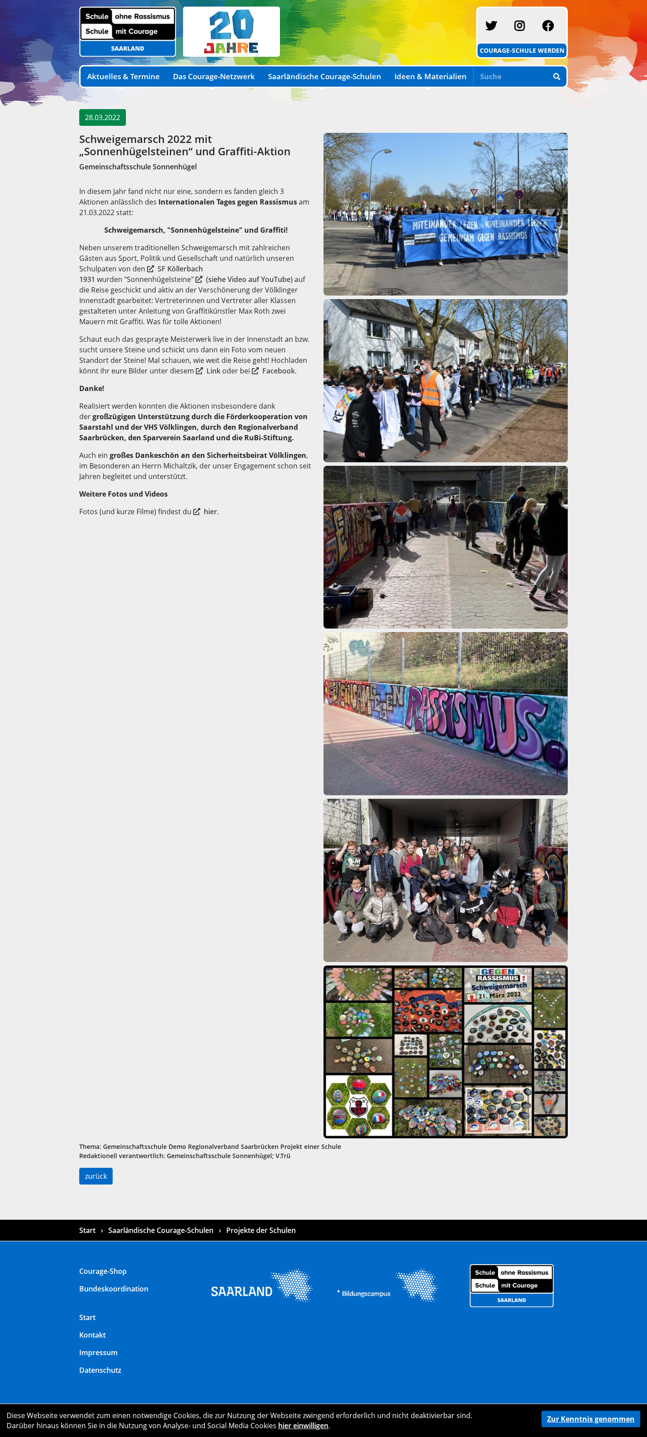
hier (210, 511)
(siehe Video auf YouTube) (249, 279)
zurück (96, 1176)
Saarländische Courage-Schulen (161, 1230)
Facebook (278, 371)
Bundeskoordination (113, 1289)
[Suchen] (557, 76)
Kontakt (92, 1335)
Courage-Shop (103, 1271)
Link (213, 371)
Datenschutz (100, 1370)
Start (88, 1230)
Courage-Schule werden (522, 50)
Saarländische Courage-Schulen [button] (324, 76)
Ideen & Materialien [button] (430, 76)
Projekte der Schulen (260, 1230)
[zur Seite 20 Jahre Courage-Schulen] (230, 31)
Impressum (98, 1352)
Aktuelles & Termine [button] (123, 76)
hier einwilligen (303, 1425)
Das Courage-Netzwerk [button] (214, 76)
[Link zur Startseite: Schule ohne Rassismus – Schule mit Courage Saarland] (512, 1285)
